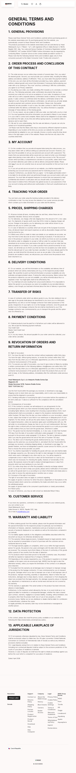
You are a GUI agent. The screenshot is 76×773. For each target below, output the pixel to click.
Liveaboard (62, 713)
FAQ (29, 727)
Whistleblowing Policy (52, 721)
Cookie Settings (51, 704)
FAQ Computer (31, 731)
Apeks (60, 719)
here (20, 136)
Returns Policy (30, 701)
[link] (32, 4)
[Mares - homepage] (8, 4)
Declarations (52, 728)
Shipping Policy (31, 705)
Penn (59, 701)
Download (31, 724)
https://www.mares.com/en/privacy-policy (32, 620)
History (40, 702)
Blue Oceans (42, 705)
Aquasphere (62, 722)
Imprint (50, 725)
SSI (59, 707)
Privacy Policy (53, 697)
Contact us (32, 697)
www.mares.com (22, 40)
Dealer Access (40, 711)
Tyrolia (60, 704)
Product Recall (30, 720)
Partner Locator (30, 710)
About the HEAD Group (42, 698)
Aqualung (61, 716)
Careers (41, 708)
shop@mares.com (23, 512)
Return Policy (55, 491)
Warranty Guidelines (51, 713)
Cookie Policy (52, 700)
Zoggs (60, 710)
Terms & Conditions (52, 708)
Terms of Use (52, 717)
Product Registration (32, 715)
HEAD (60, 698)
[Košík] (40, 4)
